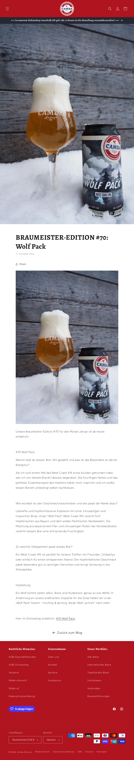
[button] (7, 9)
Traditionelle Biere (98, 672)
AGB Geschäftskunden (22, 656)
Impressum (54, 680)
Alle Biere (93, 656)
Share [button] (22, 264)
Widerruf (14, 688)
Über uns (53, 656)
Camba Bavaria (24, 752)
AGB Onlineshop (18, 664)
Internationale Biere (99, 664)
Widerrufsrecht (18, 680)
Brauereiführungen (98, 696)
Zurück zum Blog (69, 633)
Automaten (93, 688)
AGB (80, 752)
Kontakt (52, 664)
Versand (13, 672)
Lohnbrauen (94, 680)
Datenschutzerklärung (22, 696)
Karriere (52, 672)
